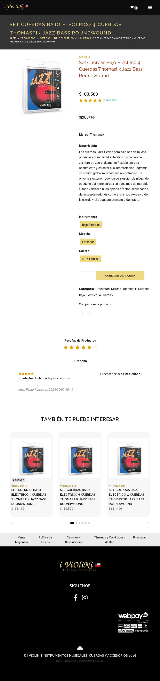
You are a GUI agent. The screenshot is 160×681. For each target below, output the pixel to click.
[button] (121, 374)
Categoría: (87, 289)
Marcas (116, 289)
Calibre (84, 251)
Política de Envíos (45, 540)
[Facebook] (82, 313)
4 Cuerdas (84, 38)
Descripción (88, 146)
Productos (27, 38)
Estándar (88, 242)
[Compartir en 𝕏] (90, 313)
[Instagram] (84, 596)
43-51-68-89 (91, 259)
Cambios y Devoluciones (73, 540)
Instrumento (88, 217)
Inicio (13, 38)
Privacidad (139, 537)
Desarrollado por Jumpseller (79, 660)
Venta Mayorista (21, 540)
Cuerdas (45, 38)
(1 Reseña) (110, 100)
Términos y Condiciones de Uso (109, 540)
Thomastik (130, 289)
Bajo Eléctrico (64, 38)
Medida (84, 234)
